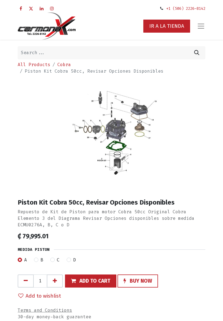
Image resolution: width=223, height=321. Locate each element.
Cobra (64, 64)
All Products (34, 64)
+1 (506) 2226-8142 (185, 8)
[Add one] (55, 281)
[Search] (196, 52)
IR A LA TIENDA (166, 26)
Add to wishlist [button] (43, 296)
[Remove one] (26, 281)
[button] (90, 281)
